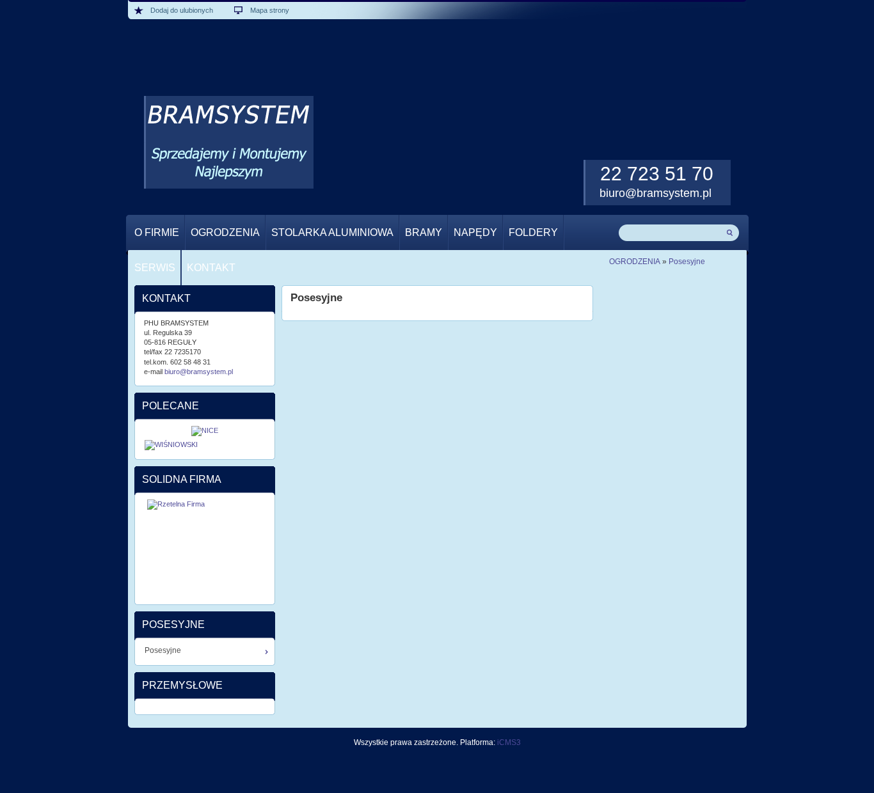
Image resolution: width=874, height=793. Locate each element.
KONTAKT (211, 267)
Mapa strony (269, 10)
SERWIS (154, 267)
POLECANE (170, 405)
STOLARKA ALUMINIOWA (332, 232)
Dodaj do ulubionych (181, 10)
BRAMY (423, 232)
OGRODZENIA (225, 232)
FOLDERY (533, 232)
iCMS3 (509, 742)
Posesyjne (687, 261)
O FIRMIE (156, 232)
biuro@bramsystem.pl (655, 193)
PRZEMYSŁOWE (182, 685)
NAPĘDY (475, 232)
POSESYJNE (173, 624)
